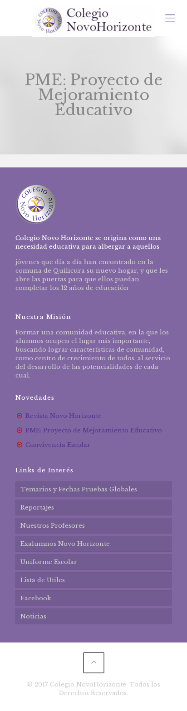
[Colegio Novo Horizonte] (93, 18)
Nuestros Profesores (52, 526)
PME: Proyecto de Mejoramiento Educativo (93, 430)
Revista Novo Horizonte (63, 416)
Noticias (33, 616)
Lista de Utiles (42, 580)
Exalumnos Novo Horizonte (65, 544)
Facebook (35, 598)
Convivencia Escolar (57, 445)
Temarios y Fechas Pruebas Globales (78, 489)
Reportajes (37, 507)
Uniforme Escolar (48, 562)
